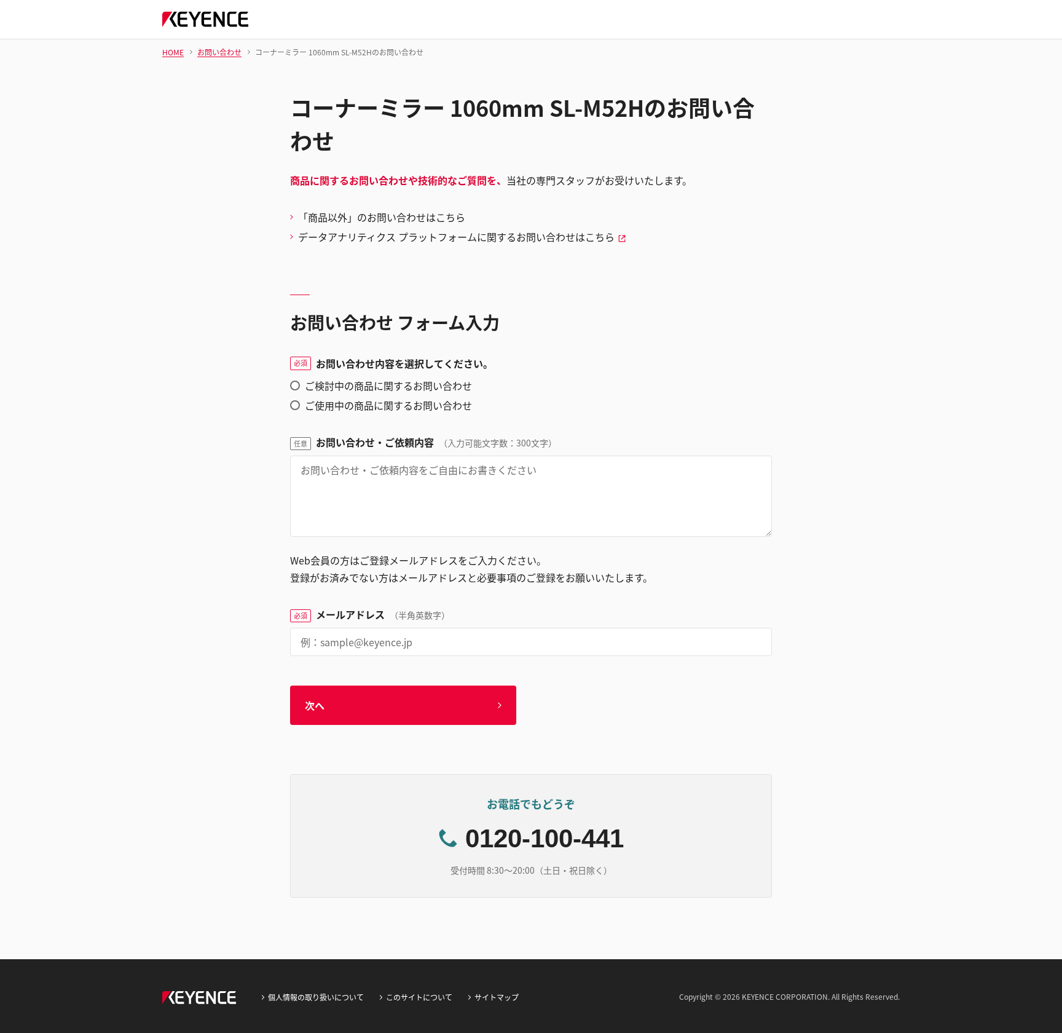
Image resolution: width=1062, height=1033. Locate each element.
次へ (314, 705)
